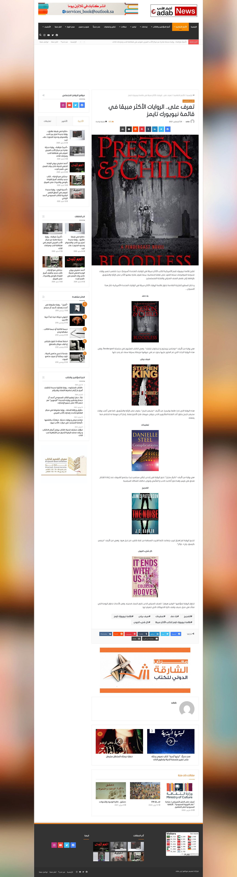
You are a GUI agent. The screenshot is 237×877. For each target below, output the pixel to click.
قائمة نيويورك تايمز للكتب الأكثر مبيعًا (173, 622)
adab (188, 121)
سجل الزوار (71, 27)
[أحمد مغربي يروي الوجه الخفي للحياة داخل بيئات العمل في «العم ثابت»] (77, 167)
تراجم (134, 27)
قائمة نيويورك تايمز (123, 616)
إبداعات (144, 27)
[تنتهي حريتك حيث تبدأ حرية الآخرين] (77, 321)
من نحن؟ (64, 42)
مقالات (124, 27)
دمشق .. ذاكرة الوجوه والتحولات (112, 802)
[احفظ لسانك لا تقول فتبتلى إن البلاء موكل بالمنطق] (77, 345)
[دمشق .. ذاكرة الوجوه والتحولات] (111, 790)
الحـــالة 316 (155, 802)
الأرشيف (47, 27)
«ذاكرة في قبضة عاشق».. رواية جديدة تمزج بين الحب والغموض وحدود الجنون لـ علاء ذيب (75, 242)
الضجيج (187, 616)
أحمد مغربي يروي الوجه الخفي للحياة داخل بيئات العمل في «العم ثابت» (158, 42)
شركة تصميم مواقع (191, 871)
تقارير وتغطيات (110, 27)
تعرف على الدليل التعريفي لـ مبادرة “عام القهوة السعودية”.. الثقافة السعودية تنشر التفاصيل (179, 804)
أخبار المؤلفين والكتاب (161, 27)
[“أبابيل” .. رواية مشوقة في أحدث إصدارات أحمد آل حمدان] (77, 308)
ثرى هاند (179, 871)
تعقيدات (160, 616)
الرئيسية (194, 27)
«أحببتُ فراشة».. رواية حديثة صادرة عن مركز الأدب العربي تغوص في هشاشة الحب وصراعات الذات (52, 242)
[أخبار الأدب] (173, 11)
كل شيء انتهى (141, 622)
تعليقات (47, 121)
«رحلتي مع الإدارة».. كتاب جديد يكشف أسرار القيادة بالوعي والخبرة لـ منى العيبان (56, 179)
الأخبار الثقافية (181, 27)
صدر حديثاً (96, 27)
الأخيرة (81, 121)
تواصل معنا (44, 42)
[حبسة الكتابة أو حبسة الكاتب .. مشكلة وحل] (77, 333)
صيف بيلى (144, 616)
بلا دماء (173, 616)
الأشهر (64, 121)
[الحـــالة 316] (145, 790)
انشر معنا (58, 27)
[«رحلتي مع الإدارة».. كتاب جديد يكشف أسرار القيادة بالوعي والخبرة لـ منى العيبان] (77, 180)
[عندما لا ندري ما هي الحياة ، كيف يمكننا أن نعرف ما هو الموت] (77, 357)
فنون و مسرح (84, 27)
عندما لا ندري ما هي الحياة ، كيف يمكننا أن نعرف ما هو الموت (56, 356)
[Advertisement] (118, 65)
